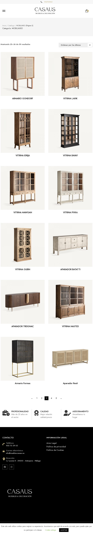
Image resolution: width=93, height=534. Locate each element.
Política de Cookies (55, 450)
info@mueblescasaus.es (15, 453)
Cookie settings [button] (50, 530)
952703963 (48, 2)
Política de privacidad (56, 446)
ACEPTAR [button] (64, 530)
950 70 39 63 (12, 445)
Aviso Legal (51, 443)
